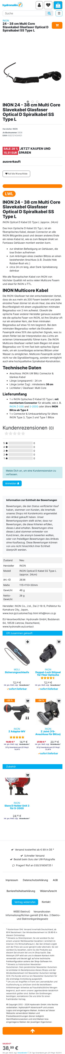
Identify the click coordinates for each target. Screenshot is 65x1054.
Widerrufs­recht (48, 890)
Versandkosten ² (24, 685)
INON (6, 20)
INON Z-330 (17, 406)
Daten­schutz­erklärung (35, 880)
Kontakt (46, 901)
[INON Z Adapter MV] (17, 712)
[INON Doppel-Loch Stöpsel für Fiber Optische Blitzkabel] (48, 653)
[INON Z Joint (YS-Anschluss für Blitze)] (48, 712)
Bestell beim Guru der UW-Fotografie (34, 859)
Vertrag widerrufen (25, 902)
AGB (55, 880)
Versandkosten (22, 1053)
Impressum (12, 880)
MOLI (17, 670)
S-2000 (33, 406)
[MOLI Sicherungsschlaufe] (17, 653)
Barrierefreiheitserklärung (21, 890)
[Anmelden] (39, 5)
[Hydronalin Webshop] (18, 5)
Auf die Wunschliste (17, 173)
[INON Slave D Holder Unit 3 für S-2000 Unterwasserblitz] (17, 786)
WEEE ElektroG (21, 911)
